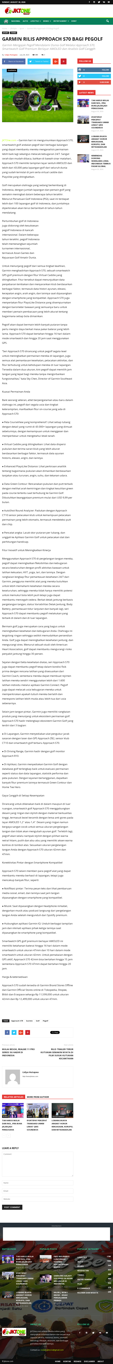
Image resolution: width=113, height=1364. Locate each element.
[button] (107, 21)
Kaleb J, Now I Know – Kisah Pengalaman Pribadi (61, 1296)
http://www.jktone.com (30, 1076)
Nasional (15, 21)
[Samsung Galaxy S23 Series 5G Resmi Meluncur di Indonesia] (45, 1278)
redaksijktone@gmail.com (52, 1350)
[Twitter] (99, 2)
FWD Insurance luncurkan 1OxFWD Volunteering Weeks (61, 1261)
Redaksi (77, 1361)
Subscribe (104, 82)
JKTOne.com (9, 140)
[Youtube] (109, 2)
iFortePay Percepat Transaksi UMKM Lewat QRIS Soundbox (100, 122)
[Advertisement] (76, 10)
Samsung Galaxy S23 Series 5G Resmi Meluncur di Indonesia (63, 1279)
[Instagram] (94, 2)
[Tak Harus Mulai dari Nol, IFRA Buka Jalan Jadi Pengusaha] (13, 1110)
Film (79, 1284)
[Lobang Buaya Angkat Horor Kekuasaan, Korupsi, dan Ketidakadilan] (62, 1110)
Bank (30, 1116)
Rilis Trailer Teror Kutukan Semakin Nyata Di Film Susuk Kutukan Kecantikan (57, 1054)
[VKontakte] (104, 2)
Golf (38, 1021)
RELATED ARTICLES (13, 1097)
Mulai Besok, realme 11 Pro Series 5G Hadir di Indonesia (18, 1052)
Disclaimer (89, 1361)
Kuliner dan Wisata (87, 1292)
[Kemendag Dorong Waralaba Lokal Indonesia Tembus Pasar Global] (83, 158)
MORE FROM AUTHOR (38, 1097)
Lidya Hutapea (11, 55)
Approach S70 (17, 1021)
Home (57, 1361)
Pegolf (45, 1021)
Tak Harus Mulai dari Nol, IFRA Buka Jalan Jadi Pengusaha (100, 104)
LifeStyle (34, 21)
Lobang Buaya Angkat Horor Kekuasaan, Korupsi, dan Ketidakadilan (99, 141)
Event (74, 21)
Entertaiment (60, 21)
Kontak (67, 1361)
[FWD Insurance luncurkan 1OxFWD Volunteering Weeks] (45, 1259)
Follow (105, 70)
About (101, 1361)
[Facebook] (89, 2)
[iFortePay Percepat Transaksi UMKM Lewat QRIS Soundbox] (37, 1110)
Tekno (13, 33)
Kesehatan (83, 1270)
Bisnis (46, 21)
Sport (5, 33)
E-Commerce (83, 1288)
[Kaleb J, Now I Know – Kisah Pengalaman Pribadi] (45, 1295)
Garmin (29, 1021)
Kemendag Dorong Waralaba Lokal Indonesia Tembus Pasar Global (101, 161)
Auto (25, 21)
